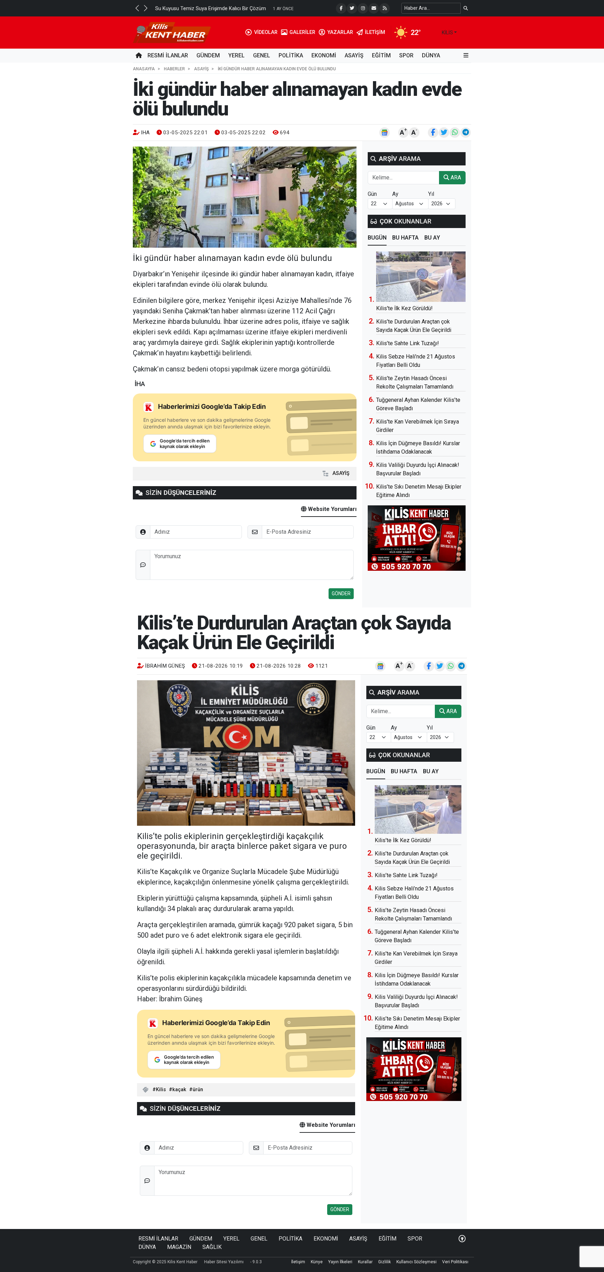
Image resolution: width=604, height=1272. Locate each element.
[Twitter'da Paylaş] (444, 132)
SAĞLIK (212, 1247)
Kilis (161, 1090)
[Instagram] (363, 8)
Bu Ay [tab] (432, 237)
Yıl (431, 194)
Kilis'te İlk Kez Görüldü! (404, 308)
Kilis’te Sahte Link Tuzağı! (407, 343)
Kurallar (365, 1261)
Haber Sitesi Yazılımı (224, 1261)
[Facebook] (341, 8)
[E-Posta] (373, 8)
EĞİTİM (381, 55)
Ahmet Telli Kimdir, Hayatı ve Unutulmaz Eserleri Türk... (216, 9)
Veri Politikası (455, 1261)
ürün (198, 1090)
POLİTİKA (291, 55)
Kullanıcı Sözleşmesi (416, 1261)
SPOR (406, 55)
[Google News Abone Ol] (384, 132)
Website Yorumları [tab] (332, 509)
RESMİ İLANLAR (168, 55)
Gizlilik (384, 1261)
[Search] (465, 8)
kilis (447, 32)
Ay (395, 194)
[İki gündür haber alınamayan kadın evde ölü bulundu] (245, 197)
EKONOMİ (323, 55)
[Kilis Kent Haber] (172, 32)
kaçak (179, 1090)
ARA (455, 177)
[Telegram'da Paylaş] (465, 132)
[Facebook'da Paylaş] (433, 132)
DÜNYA (431, 55)
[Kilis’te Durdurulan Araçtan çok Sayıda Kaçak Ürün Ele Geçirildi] (246, 753)
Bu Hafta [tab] (405, 237)
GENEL (261, 55)
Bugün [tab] (377, 237)
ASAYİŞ (354, 55)
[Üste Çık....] (462, 1238)
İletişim (298, 1261)
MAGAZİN (179, 1247)
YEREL (236, 55)
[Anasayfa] (139, 56)
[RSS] (384, 8)
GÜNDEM (208, 55)
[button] (137, 8)
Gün (372, 194)
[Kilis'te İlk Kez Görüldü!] (421, 276)
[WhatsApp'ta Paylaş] (455, 132)
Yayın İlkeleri (340, 1261)
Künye (317, 1261)
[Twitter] (352, 8)
